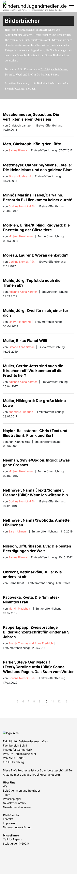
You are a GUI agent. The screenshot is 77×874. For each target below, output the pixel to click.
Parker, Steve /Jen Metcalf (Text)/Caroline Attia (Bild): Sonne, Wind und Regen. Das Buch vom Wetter (38, 667)
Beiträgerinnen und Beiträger (21, 790)
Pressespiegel (12, 798)
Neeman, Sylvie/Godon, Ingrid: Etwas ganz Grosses (36, 462)
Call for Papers (12, 839)
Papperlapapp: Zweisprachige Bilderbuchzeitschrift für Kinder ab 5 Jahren (36, 632)
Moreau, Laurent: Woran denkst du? (35, 255)
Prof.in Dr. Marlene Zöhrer (43, 74)
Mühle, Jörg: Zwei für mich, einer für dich (35, 313)
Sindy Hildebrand (19, 176)
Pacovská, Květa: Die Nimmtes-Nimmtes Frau (31, 599)
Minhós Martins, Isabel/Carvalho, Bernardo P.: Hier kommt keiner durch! (37, 197)
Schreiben (10, 83)
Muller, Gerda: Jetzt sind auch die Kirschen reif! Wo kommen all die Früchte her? (33, 371)
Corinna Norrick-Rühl (21, 206)
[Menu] (71, 5)
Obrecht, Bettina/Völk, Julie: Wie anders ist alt (32, 574)
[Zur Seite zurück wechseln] (12, 701)
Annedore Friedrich (20, 411)
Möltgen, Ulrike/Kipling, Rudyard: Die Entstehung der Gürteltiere (36, 227)
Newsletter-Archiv (14, 803)
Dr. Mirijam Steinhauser (53, 69)
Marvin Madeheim (19, 608)
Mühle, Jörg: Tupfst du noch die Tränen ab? (31, 283)
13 (66, 701)
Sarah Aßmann (17, 531)
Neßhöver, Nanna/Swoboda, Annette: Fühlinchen (37, 522)
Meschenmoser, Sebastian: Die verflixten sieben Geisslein (31, 117)
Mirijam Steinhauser (21, 236)
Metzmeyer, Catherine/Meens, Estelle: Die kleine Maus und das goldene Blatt (37, 167)
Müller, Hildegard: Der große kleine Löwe (34, 403)
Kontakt (8, 819)
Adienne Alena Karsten (23, 291)
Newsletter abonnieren (17, 807)
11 (52, 701)
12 (59, 701)
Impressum (10, 823)
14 (72, 701)
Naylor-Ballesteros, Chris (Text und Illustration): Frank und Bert (35, 433)
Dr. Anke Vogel (13, 74)
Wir (5, 786)
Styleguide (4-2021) (16, 843)
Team (6, 794)
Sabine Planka (17, 150)
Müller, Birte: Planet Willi (25, 340)
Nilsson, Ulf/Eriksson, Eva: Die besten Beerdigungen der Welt (37, 548)
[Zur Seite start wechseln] (6, 701)
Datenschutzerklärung (17, 827)
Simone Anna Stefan (21, 347)
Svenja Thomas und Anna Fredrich (30, 643)
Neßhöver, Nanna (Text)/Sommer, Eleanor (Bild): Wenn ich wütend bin (35, 492)
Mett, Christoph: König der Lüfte (32, 144)
